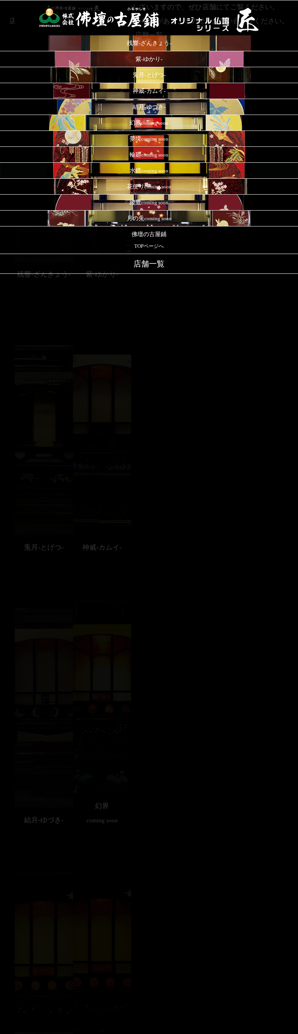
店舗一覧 (149, 263)
